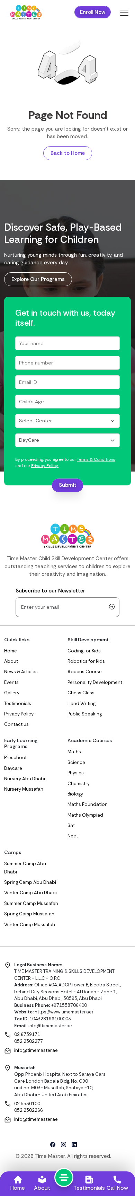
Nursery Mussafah (23, 789)
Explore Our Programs (38, 279)
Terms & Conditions (96, 459)
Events (11, 682)
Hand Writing (82, 703)
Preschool (15, 757)
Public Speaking (85, 714)
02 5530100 (27, 1104)
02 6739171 (27, 1034)
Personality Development (95, 682)
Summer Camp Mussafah (31, 903)
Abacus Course (85, 672)
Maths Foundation (88, 804)
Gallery (11, 693)
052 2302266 (28, 1110)
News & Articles (21, 672)
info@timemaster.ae (36, 1050)
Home (10, 651)
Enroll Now (92, 12)
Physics (76, 773)
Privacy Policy (19, 714)
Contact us (16, 724)
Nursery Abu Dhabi (24, 779)
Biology (75, 794)
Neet (73, 836)
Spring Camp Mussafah (29, 914)
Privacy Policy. (44, 465)
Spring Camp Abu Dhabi (30, 882)
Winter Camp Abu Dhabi (30, 893)
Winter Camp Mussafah (29, 924)
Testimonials (17, 703)
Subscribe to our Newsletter (50, 590)
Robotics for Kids (86, 661)
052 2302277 (28, 1041)
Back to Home (68, 153)
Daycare (13, 768)
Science (76, 762)
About (11, 661)
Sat (71, 825)
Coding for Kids (84, 651)
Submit (67, 485)
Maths (74, 752)
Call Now (117, 1187)
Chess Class (81, 693)
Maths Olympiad (85, 815)
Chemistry (79, 783)
